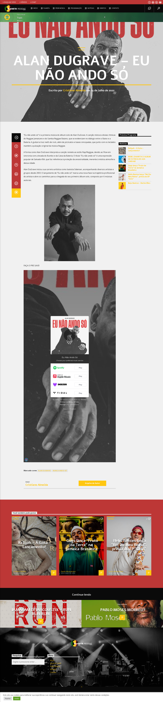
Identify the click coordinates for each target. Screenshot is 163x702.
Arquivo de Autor (92, 483)
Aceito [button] (17, 698)
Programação (76, 8)
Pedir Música (60, 8)
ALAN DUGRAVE (44, 471)
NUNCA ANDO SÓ (60, 471)
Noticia (81, 50)
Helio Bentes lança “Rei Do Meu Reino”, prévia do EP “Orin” (139, 176)
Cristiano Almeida (74, 90)
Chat (34, 2)
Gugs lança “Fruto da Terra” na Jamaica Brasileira (137, 167)
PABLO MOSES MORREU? (122, 609)
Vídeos (24, 2)
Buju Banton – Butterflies (139, 183)
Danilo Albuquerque (68, 571)
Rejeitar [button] (8, 698)
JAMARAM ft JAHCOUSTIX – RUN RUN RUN (41, 612)
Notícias (91, 8)
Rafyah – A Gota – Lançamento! (136, 149)
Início (35, 8)
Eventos (103, 8)
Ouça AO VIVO (10, 2)
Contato (115, 8)
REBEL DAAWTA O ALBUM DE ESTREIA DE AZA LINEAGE (139, 159)
